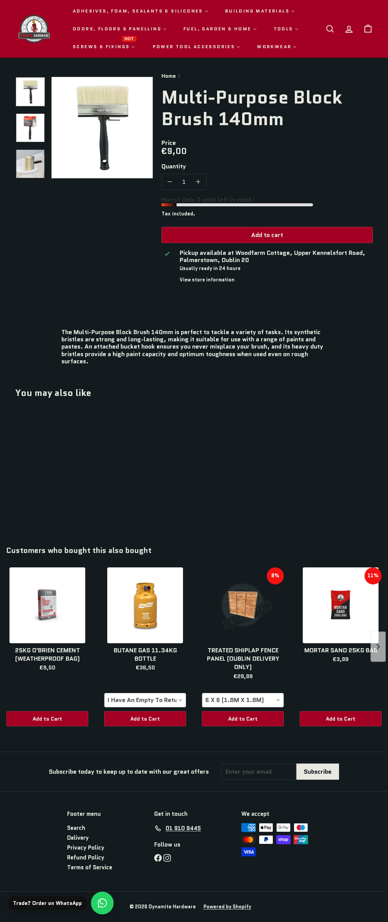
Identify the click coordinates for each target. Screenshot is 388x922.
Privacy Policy (85, 847)
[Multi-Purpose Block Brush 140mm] (41, 466)
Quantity (173, 166)
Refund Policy (85, 857)
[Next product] (378, 646)
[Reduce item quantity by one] (169, 182)
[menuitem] (140, 11)
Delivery (78, 838)
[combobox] (145, 700)
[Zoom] (102, 127)
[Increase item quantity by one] (198, 182)
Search (76, 828)
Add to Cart (47, 719)
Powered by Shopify (227, 906)
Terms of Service (89, 867)
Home (168, 76)
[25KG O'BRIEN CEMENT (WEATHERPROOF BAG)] (47, 605)
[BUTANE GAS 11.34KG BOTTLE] (145, 605)
